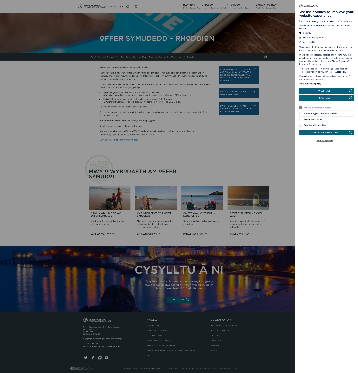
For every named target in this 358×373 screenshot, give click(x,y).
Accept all (324, 91)
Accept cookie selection (324, 132)
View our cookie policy (310, 84)
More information (325, 141)
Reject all (324, 98)
